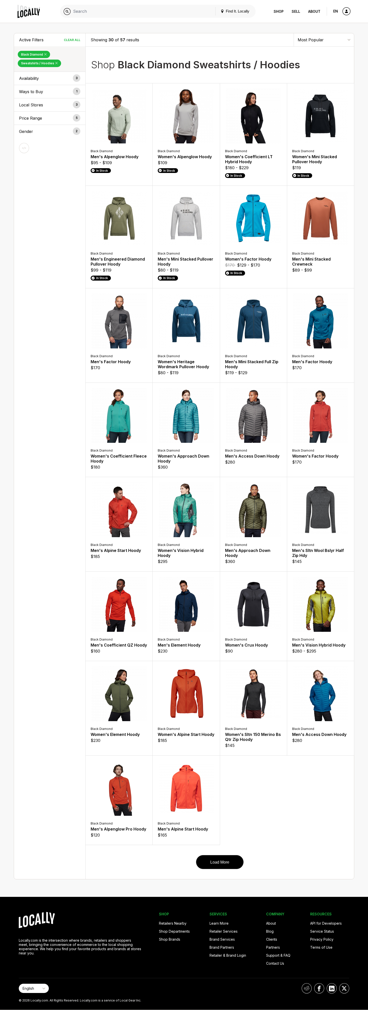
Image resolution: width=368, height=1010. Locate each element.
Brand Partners (222, 947)
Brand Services (222, 939)
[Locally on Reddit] (307, 988)
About (314, 11)
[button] (49, 78)
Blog (270, 931)
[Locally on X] (344, 988)
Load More (219, 862)
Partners (273, 947)
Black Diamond (32, 54)
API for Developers (326, 923)
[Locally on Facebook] (319, 988)
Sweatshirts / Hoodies (38, 63)
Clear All (72, 40)
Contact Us (275, 963)
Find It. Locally (237, 11)
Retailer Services (224, 931)
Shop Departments (174, 931)
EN (335, 11)
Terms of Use (321, 947)
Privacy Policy (321, 939)
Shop (279, 11)
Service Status (322, 931)
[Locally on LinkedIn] (332, 988)
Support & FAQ (278, 955)
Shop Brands (169, 939)
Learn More (219, 923)
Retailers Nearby (173, 923)
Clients (271, 939)
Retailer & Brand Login (228, 955)
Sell (296, 11)
